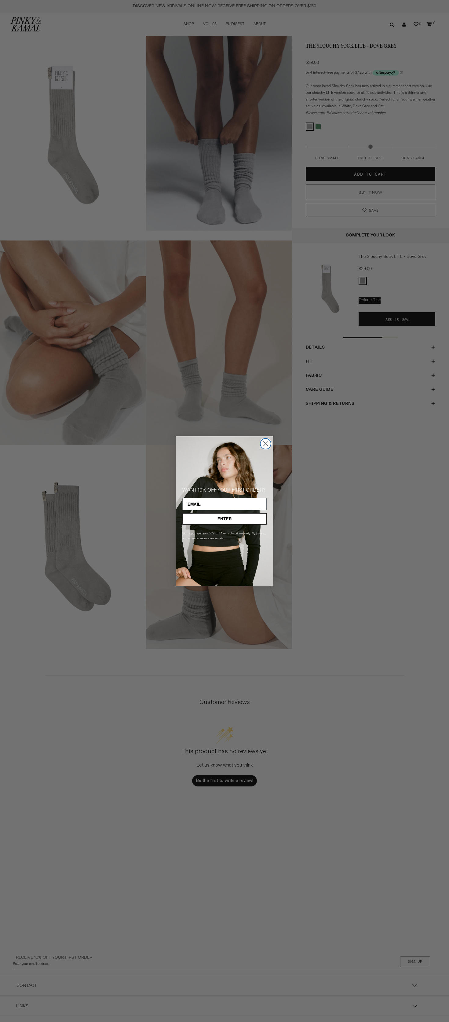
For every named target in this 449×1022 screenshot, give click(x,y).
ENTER (224, 518)
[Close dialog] (265, 443)
